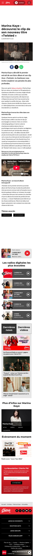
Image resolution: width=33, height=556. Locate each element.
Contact (15, 542)
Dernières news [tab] (9, 329)
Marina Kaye (8, 424)
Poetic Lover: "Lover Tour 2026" (11, 459)
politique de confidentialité (17, 490)
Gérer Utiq (25, 546)
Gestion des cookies (16, 548)
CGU (10, 544)
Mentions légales (24, 542)
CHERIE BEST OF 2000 (16, 253)
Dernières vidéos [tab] (24, 329)
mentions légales (7, 490)
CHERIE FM (18, 272)
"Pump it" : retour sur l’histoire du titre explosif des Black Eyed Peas (15, 374)
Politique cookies (19, 544)
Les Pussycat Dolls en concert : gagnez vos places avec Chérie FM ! (15, 353)
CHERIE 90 (17, 304)
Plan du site (7, 542)
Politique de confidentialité (12, 546)
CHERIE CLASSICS (17, 314)
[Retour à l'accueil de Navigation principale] (7, 2)
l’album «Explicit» (16, 88)
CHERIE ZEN (18, 283)
